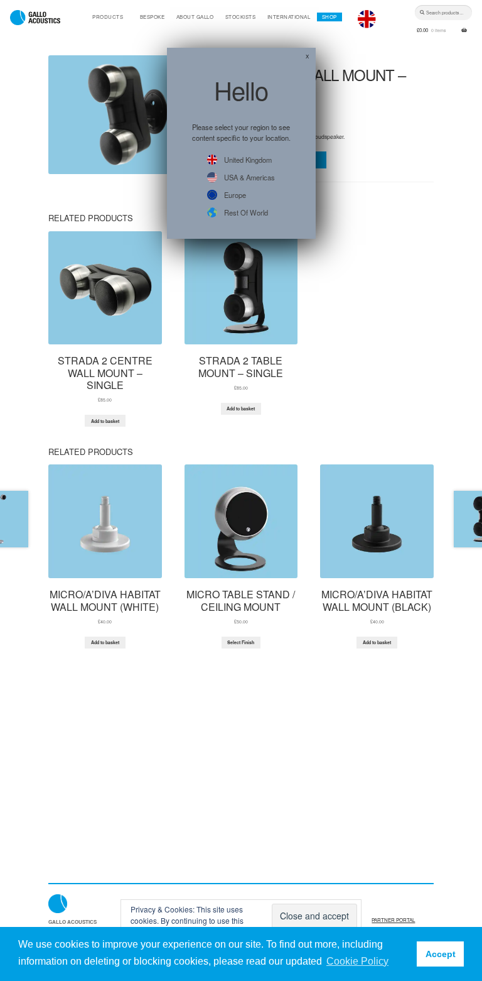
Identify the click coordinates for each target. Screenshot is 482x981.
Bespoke (152, 16)
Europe (235, 195)
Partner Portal (393, 919)
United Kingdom (248, 160)
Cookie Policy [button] (357, 961)
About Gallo (195, 16)
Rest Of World (246, 212)
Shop (329, 16)
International (289, 16)
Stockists (240, 16)
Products (107, 16)
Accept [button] (441, 954)
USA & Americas (249, 177)
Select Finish (240, 642)
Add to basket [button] (105, 421)
